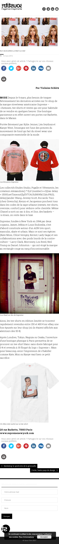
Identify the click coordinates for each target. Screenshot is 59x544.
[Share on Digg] (41, 70)
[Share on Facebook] (3, 70)
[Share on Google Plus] (18, 70)
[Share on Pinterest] (26, 70)
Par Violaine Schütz (47, 87)
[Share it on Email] (48, 70)
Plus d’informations (26, 537)
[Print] (3, 81)
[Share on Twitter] (11, 70)
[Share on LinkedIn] (33, 70)
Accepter (44, 537)
